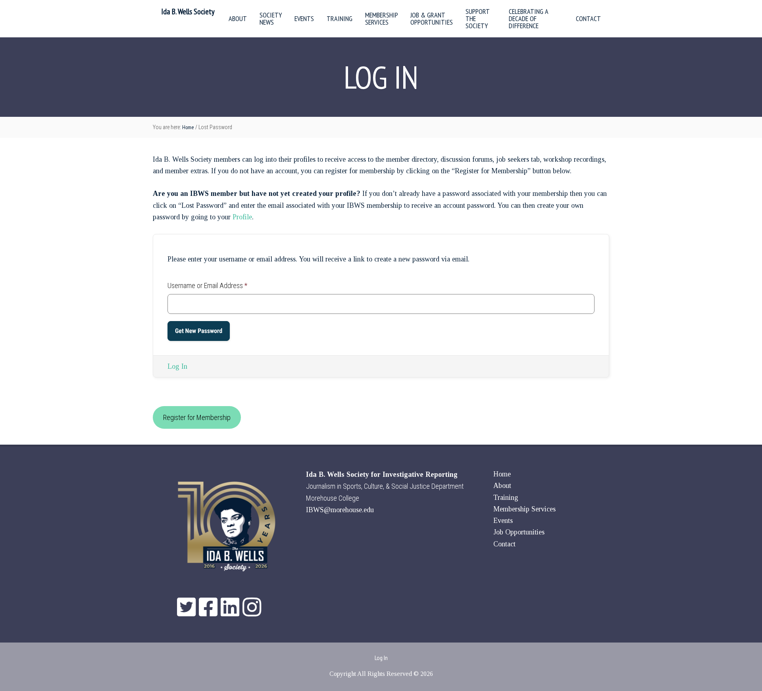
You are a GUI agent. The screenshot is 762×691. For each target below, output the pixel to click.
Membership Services (524, 509)
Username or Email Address (207, 285)
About (502, 486)
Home (502, 474)
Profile (242, 217)
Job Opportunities (519, 532)
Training (505, 497)
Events (503, 521)
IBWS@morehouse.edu (340, 510)
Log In (177, 366)
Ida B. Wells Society (188, 11)
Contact (504, 544)
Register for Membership (197, 417)
